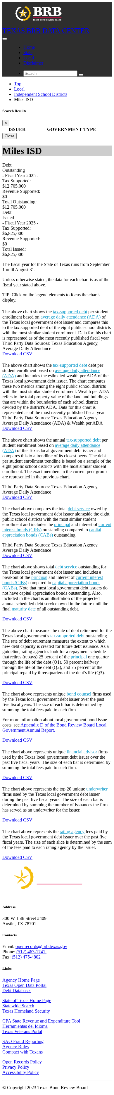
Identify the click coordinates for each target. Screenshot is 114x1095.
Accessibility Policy (20, 1072)
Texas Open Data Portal (24, 985)
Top (17, 83)
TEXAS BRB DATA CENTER (45, 30)
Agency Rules (15, 1046)
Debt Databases (16, 990)
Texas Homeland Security (26, 1010)
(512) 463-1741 (31, 951)
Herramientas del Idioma (25, 1026)
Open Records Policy (22, 1061)
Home (29, 47)
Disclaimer (33, 62)
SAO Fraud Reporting (23, 1041)
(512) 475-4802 (26, 956)
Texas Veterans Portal (22, 1031)
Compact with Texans (22, 1051)
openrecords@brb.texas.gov (41, 946)
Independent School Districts (40, 94)
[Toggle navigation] (4, 39)
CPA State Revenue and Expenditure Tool (41, 1020)
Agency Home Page (21, 980)
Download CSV (17, 353)
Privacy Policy (15, 1067)
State (27, 52)
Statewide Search (18, 1005)
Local (28, 57)
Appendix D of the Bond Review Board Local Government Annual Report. (54, 727)
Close (9, 136)
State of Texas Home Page (26, 1000)
